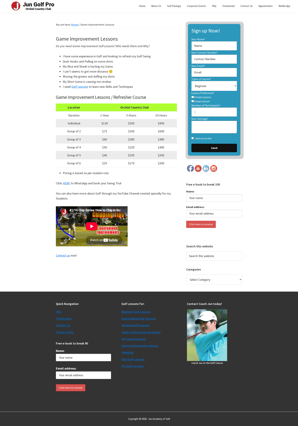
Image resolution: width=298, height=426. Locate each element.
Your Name (198, 39)
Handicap (127, 352)
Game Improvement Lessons (139, 346)
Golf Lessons (79, 87)
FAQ (58, 312)
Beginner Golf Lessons (135, 312)
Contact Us (63, 325)
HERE (66, 183)
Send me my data (203, 138)
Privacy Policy (65, 332)
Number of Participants (205, 105)
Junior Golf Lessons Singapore (141, 332)
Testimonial (63, 318)
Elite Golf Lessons (133, 359)
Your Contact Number (204, 52)
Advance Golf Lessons (135, 325)
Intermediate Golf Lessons (138, 318)
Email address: (195, 207)
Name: (190, 191)
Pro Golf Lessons (132, 366)
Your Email (198, 66)
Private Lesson (202, 97)
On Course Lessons (133, 339)
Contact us (63, 255)
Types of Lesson (201, 79)
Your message (199, 118)
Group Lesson (202, 101)
